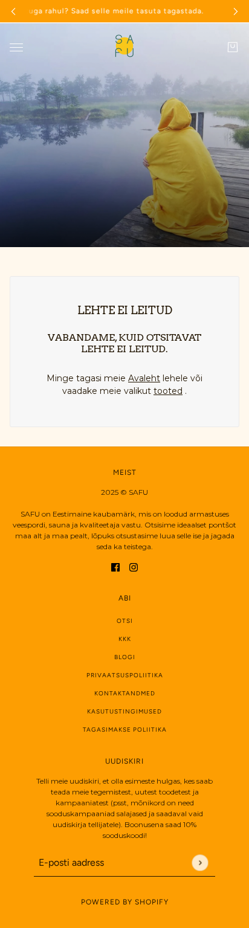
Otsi (125, 621)
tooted (168, 390)
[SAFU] (124, 47)
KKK (124, 639)
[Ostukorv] (232, 47)
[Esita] (200, 862)
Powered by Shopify (125, 902)
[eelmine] (13, 11)
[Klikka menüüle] (16, 47)
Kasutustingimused (124, 711)
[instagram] (133, 566)
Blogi (124, 657)
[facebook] (115, 566)
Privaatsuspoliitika (124, 675)
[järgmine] (235, 11)
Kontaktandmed (124, 693)
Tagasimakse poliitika (125, 729)
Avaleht (144, 378)
